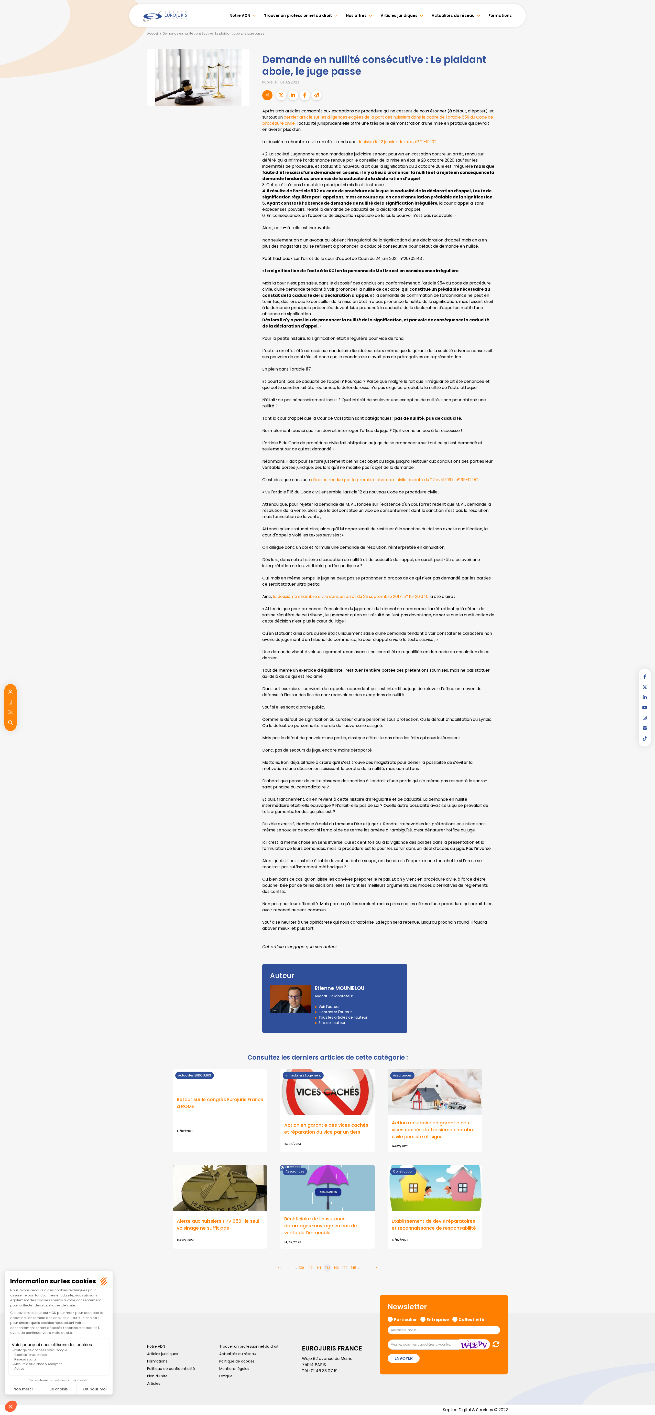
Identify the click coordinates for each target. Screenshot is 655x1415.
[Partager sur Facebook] (305, 95)
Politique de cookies (237, 1361)
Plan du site (157, 1376)
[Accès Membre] (10, 692)
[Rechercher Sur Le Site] (10, 723)
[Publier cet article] (281, 95)
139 (301, 1267)
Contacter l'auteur (335, 1012)
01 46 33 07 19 (324, 1371)
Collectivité (471, 1319)
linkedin (645, 697)
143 (336, 1267)
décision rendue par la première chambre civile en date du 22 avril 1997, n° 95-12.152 (394, 480)
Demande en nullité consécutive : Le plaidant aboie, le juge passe (213, 33)
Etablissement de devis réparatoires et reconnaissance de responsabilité (434, 1224)
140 (310, 1267)
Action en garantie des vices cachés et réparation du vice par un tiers (326, 1128)
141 (319, 1267)
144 (344, 1267)
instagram (645, 718)
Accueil (153, 33)
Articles (153, 1383)
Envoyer (404, 1358)
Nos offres (356, 15)
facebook (645, 677)
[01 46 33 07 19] (10, 702)
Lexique (226, 1376)
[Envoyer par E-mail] (316, 95)
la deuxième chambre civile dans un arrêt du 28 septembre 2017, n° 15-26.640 (351, 596)
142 (327, 1267)
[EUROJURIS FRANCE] (165, 15)
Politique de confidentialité (171, 1368)
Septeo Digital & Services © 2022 (475, 1410)
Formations (500, 15)
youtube (645, 707)
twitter (645, 687)
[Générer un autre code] (494, 1344)
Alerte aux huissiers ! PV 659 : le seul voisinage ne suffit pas (218, 1224)
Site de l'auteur (332, 1022)
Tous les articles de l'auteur (343, 1017)
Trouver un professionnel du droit (298, 15)
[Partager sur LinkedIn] (293, 95)
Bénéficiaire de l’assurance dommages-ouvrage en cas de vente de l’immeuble (320, 1226)
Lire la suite (220, 1111)
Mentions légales (234, 1368)
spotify (645, 728)
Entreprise (438, 1319)
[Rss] (10, 713)
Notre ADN (240, 15)
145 (353, 1267)
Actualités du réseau (453, 15)
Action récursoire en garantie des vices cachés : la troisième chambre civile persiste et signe (433, 1130)
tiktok (645, 738)
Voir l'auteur (329, 1006)
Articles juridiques (399, 15)
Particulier (405, 1319)
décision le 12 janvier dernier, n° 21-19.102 (396, 142)
